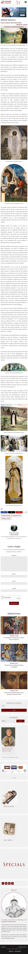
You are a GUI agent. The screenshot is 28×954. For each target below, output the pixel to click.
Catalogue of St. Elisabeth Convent (8, 921)
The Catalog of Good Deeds (12, 947)
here (5, 934)
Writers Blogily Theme (17, 948)
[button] (11, 778)
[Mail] (9, 883)
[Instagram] (3, 883)
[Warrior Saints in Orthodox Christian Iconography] (14, 652)
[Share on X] (11, 512)
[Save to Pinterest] (19, 512)
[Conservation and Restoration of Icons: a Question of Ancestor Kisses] (14, 679)
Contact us (11, 951)
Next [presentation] (25, 770)
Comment (14, 555)
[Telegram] (12, 883)
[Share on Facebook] (4, 512)
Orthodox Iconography (6, 515)
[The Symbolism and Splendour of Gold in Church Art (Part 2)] (14, 625)
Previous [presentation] (3, 770)
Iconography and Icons (16, 515)
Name (14, 574)
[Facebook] (6, 883)
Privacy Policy (18, 951)
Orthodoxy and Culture (6, 518)
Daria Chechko (18, 22)
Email (14, 581)
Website (14, 588)
